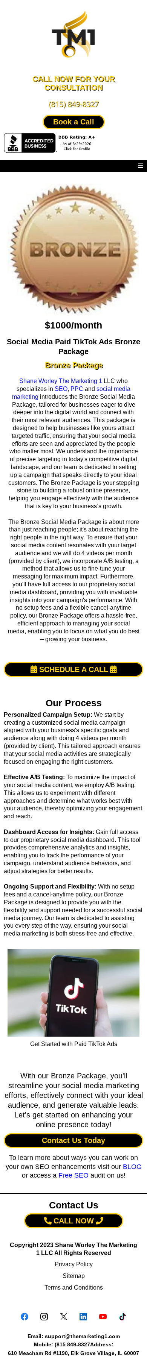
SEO (61, 389)
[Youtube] (103, 1316)
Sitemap (74, 1276)
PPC (76, 389)
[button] (140, 166)
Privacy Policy (74, 1264)
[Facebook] (24, 1316)
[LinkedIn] (83, 1316)
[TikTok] (122, 1316)
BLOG (132, 1166)
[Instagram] (44, 1316)
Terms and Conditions (73, 1287)
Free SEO (73, 1175)
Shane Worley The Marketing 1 (60, 381)
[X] (64, 1316)
